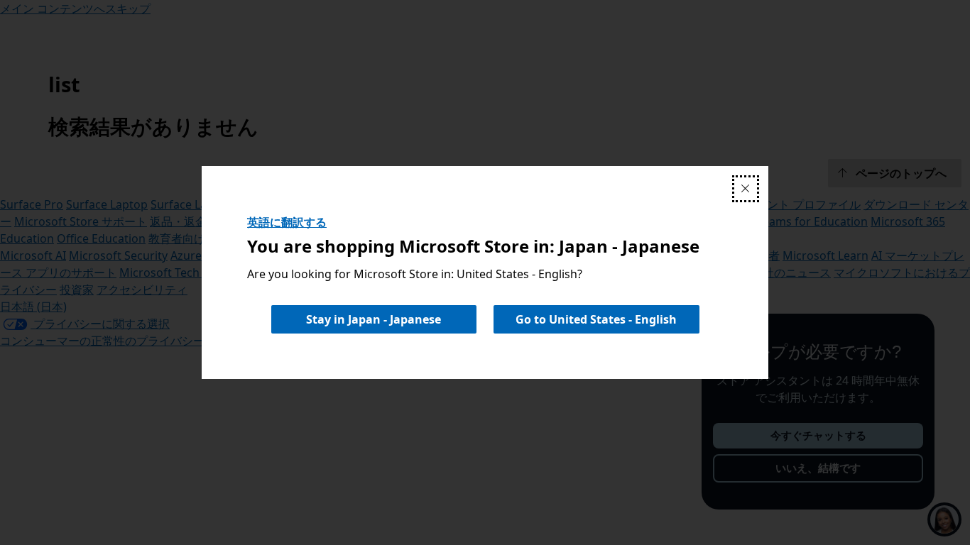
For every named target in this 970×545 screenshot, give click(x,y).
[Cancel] (745, 188)
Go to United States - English (596, 319)
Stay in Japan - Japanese (373, 319)
